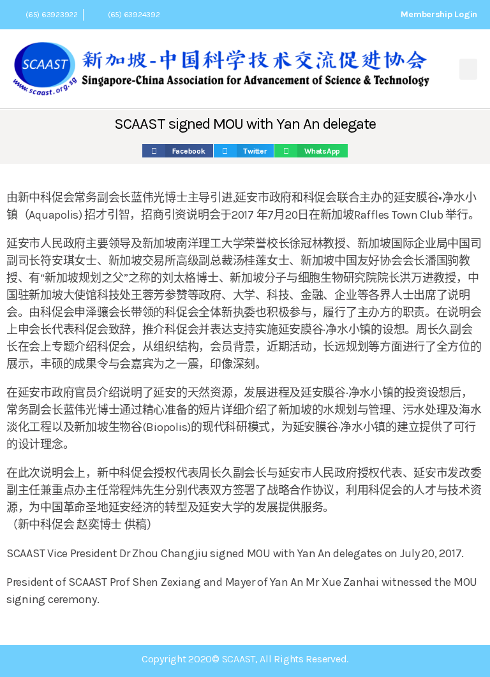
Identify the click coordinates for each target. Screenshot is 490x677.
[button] (468, 69)
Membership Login (439, 14)
